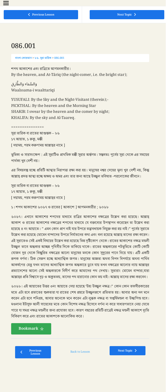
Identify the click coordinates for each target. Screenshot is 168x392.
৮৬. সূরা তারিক (43, 58)
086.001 (59, 58)
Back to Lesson (80, 352)
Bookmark (28, 329)
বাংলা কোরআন (23, 58)
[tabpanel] (80, 200)
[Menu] (6, 3)
